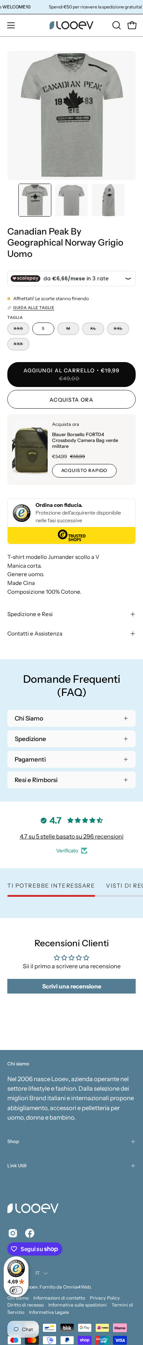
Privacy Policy (105, 1298)
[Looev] (72, 25)
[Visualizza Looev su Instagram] (12, 1233)
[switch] (16, 1290)
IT (38, 1273)
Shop (13, 1141)
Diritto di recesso (25, 1305)
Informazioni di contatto (59, 1298)
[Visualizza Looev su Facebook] (29, 1233)
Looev (31, 1287)
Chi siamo (18, 1298)
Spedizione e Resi (30, 614)
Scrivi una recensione (71, 986)
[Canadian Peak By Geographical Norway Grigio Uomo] (34, 200)
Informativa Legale (49, 1312)
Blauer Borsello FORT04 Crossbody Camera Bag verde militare (85, 440)
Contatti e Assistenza (34, 633)
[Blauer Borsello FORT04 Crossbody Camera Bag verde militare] (30, 449)
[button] (116, 25)
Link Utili (16, 1165)
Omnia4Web (77, 1287)
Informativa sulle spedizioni (77, 1305)
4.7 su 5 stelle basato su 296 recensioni (72, 836)
